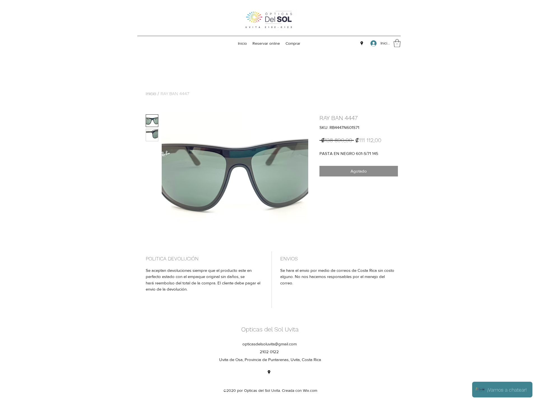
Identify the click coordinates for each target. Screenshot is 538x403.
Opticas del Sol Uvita (270, 329)
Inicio (151, 93)
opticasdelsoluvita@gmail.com (269, 343)
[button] (397, 43)
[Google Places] (362, 43)
